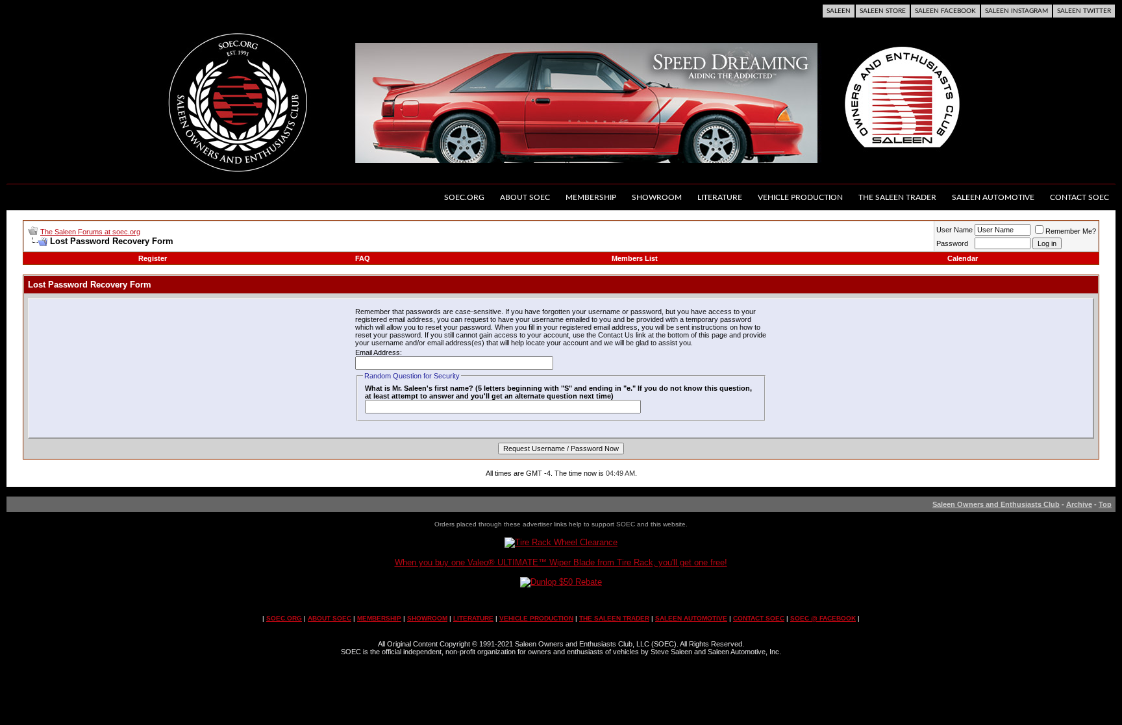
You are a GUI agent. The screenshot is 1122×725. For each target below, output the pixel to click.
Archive (1079, 504)
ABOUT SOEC (329, 618)
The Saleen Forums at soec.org (90, 232)
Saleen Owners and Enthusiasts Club (996, 504)
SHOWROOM (427, 618)
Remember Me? (1070, 231)
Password (952, 243)
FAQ (362, 258)
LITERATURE (473, 618)
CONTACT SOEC (758, 618)
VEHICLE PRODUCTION (536, 618)
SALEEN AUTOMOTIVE (691, 618)
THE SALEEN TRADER (614, 618)
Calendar (962, 258)
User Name (954, 230)
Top (1105, 504)
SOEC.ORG (284, 618)
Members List (635, 258)
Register (152, 258)
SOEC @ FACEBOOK (823, 618)
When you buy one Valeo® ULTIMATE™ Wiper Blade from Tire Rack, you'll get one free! (561, 562)
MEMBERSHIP (379, 618)
